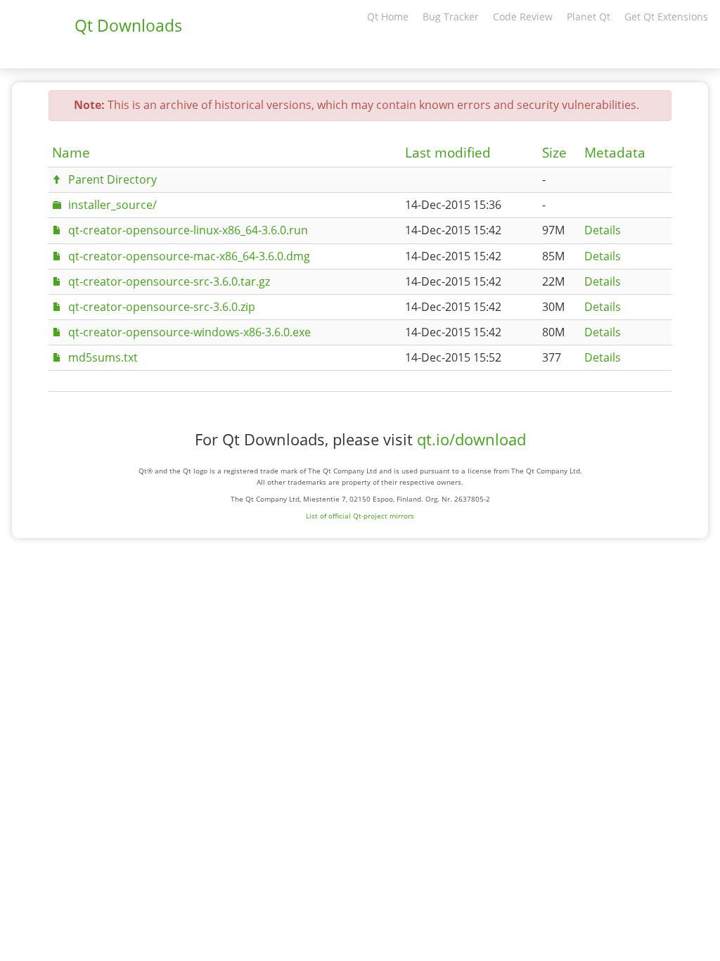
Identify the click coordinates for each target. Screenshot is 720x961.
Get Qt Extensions (666, 16)
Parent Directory (112, 179)
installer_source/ (112, 204)
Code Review (523, 16)
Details (602, 230)
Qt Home (388, 16)
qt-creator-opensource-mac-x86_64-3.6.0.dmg (189, 256)
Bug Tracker (451, 16)
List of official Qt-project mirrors (360, 516)
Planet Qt (588, 16)
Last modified (448, 153)
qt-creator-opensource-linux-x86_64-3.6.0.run (188, 230)
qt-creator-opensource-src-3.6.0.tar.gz (169, 281)
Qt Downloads (128, 25)
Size (554, 153)
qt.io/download (471, 439)
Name (71, 153)
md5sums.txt (103, 357)
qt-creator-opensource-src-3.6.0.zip (161, 306)
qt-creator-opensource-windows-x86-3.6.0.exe (189, 332)
